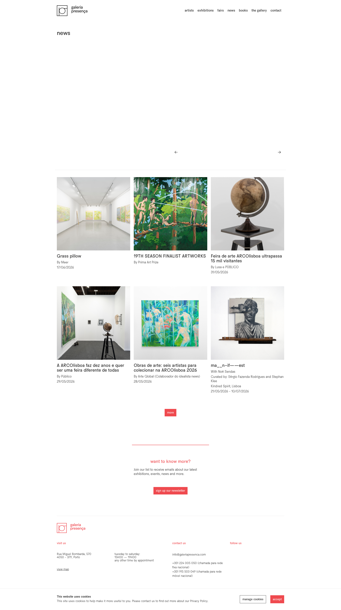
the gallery (259, 10)
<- (176, 152)
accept (277, 599)
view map (63, 569)
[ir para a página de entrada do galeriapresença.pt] (72, 10)
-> (279, 152)
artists (189, 10)
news (231, 10)
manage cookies (252, 599)
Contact (275, 10)
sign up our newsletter (170, 490)
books (243, 10)
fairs (220, 10)
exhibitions (205, 10)
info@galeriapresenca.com (189, 554)
